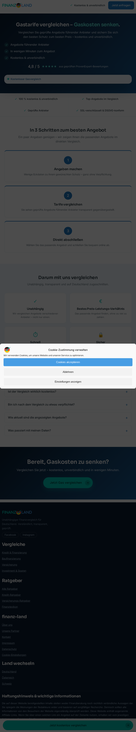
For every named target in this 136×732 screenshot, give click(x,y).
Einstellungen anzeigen (68, 381)
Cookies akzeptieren (68, 362)
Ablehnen (68, 371)
